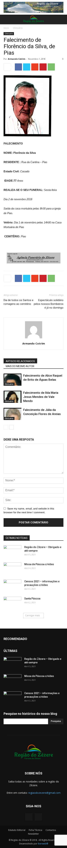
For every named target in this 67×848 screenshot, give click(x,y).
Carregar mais (32, 615)
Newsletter (33, 833)
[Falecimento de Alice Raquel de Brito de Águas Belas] (12, 380)
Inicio (6, 27)
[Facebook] (28, 817)
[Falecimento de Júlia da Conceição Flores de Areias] (12, 414)
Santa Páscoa (32, 598)
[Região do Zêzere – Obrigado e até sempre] (12, 548)
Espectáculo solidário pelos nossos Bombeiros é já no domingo (48, 304)
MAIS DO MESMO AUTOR (20, 366)
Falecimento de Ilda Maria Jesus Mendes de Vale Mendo (40, 397)
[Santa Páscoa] (12, 603)
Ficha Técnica (35, 830)
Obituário (18, 27)
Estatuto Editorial (16, 830)
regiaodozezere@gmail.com (44, 792)
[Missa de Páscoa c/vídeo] (12, 568)
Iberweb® (43, 843)
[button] (62, 19)
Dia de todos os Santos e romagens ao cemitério (18, 302)
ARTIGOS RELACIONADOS (20, 361)
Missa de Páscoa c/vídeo (39, 564)
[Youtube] (38, 817)
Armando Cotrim (16, 58)
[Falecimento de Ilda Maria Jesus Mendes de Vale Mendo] (12, 397)
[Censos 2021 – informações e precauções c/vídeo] (12, 586)
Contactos (51, 830)
